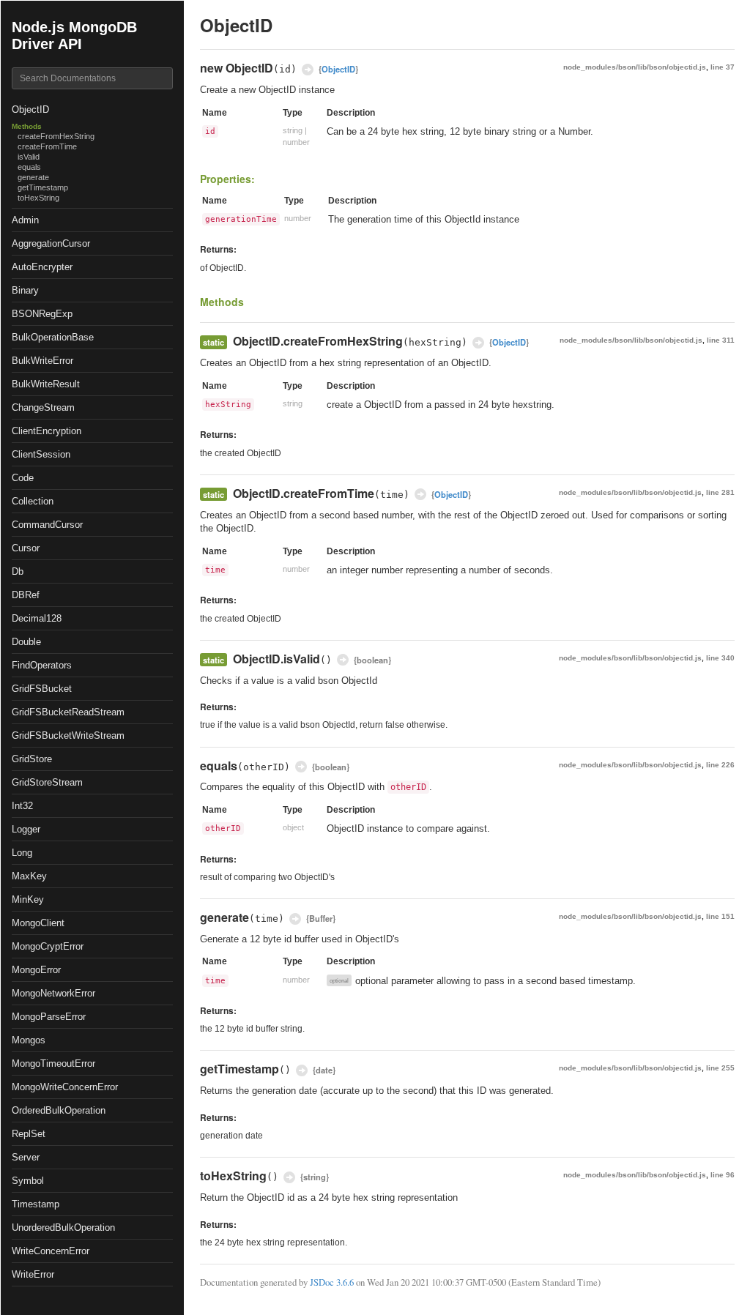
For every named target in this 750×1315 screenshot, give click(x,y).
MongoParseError (49, 1016)
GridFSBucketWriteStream (68, 735)
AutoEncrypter (42, 266)
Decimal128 (37, 618)
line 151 (720, 916)
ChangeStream (43, 407)
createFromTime (47, 146)
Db (17, 571)
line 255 (720, 1068)
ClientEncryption (46, 430)
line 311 (721, 340)
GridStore (32, 758)
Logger (26, 829)
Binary (25, 290)
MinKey (28, 899)
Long (22, 852)
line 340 (720, 658)
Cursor (26, 548)
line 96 (722, 1175)
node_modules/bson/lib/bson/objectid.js (634, 67)
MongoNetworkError (53, 993)
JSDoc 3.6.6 (332, 1282)
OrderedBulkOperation (58, 1110)
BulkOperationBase (53, 337)
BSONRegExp (42, 313)
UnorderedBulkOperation (63, 1227)
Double (26, 641)
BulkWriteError (42, 360)
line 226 (720, 765)
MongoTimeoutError (53, 1063)
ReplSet (28, 1133)
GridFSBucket (42, 688)
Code (23, 477)
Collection (32, 501)
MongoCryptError (47, 946)
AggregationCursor (51, 243)
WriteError (33, 1274)
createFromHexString (56, 136)
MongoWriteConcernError (65, 1086)
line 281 (720, 492)
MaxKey (29, 876)
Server (26, 1157)
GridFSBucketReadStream (68, 712)
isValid (29, 156)
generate (33, 177)
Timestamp (35, 1204)
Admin (25, 220)
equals (29, 167)
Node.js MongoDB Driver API (74, 35)
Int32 (22, 805)
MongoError (36, 969)
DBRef (26, 594)
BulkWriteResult (46, 384)
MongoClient (38, 922)
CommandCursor (47, 524)
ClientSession (41, 454)
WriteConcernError (50, 1250)
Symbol (28, 1180)
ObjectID (30, 109)
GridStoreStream (47, 782)
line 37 (722, 67)
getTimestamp (43, 187)
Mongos (28, 1040)
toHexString (38, 197)
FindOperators (42, 665)
